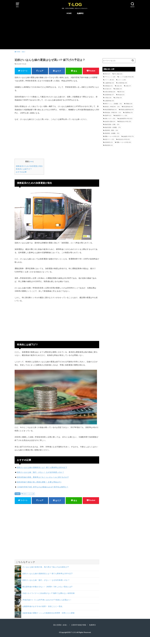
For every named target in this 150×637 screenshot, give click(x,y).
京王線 (108, 89)
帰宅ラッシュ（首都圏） (113, 103)
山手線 (118, 97)
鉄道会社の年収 (124, 139)
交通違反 (109, 86)
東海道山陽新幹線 (127, 109)
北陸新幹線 (109, 94)
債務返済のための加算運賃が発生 (29, 166)
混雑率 (108, 115)
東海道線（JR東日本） (113, 112)
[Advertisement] (75, 33)
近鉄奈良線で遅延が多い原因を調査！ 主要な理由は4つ (39, 482)
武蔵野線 (129, 112)
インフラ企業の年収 (126, 77)
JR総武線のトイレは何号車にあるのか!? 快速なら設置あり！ (47, 600)
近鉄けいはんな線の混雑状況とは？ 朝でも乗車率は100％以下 (42, 467)
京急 (119, 86)
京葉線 (118, 89)
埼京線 (121, 94)
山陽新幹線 (109, 100)
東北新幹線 (128, 106)
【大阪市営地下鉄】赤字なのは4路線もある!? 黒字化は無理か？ (42, 487)
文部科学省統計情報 (78, 625)
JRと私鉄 (118, 74)
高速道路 (109, 145)
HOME (69, 13)
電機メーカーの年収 (123, 142)
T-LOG (75, 4)
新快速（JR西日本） (112, 106)
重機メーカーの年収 (112, 136)
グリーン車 (109, 80)
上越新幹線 (109, 83)
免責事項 (80, 13)
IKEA (107, 74)
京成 (128, 86)
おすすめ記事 (21, 172)
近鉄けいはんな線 (28, 494)
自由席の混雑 (110, 121)
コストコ (122, 80)
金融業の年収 (128, 136)
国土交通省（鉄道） (60, 625)
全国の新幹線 (110, 92)
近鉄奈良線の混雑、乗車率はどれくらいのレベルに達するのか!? (43, 477)
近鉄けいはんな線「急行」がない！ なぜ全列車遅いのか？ (40, 472)
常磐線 (129, 103)
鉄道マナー (109, 139)
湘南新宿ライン (121, 115)
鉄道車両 (109, 142)
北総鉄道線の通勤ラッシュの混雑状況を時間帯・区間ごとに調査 (48, 613)
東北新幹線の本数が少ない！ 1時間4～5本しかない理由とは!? (47, 587)
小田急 (108, 97)
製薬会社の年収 (125, 121)
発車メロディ (110, 118)
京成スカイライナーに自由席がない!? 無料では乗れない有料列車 (48, 593)
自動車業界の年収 (125, 118)
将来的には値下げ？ (24, 169)
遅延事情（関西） (111, 130)
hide (31, 161)
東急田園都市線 (111, 109)
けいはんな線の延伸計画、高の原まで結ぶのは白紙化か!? (45, 567)
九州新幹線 (122, 83)
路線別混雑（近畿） (112, 124)
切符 (121, 92)
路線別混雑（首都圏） (113, 127)
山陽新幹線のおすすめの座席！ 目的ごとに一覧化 (42, 606)
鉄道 (18, 494)
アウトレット (110, 77)
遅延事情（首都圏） (112, 133)
